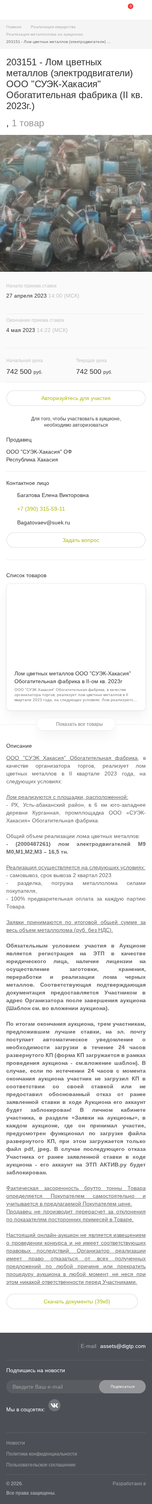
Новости (15, 1443)
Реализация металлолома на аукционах (44, 34)
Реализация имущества (53, 27)
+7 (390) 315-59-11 (41, 509)
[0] (125, 10)
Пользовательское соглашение (41, 1465)
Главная (13, 27)
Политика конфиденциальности (41, 1454)
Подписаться (122, 1386)
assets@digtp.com (123, 1346)
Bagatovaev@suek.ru (43, 522)
